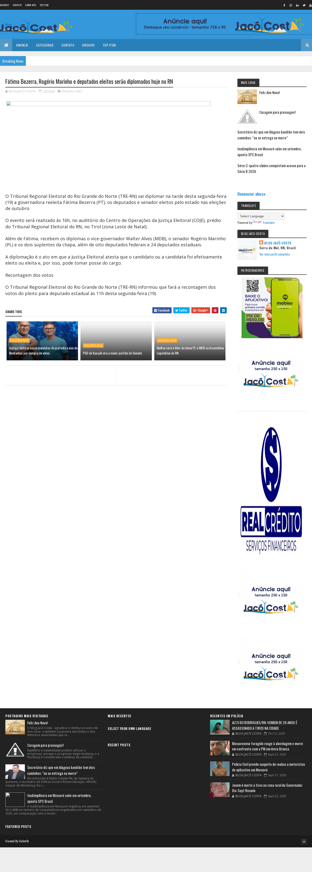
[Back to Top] (304, 841)
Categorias (45, 45)
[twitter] (304, 5)
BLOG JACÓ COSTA (277, 242)
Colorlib (24, 841)
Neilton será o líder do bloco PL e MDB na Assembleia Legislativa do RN (190, 350)
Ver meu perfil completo (274, 254)
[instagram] (290, 5)
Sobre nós (30, 5)
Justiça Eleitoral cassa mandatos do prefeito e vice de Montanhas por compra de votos (43, 350)
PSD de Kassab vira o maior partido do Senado (112, 352)
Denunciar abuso (251, 194)
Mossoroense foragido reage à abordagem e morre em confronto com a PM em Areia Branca (267, 746)
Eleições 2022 (72, 91)
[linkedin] (297, 5)
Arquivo (88, 45)
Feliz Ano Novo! (269, 92)
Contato (17, 5)
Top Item (44, 5)
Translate (268, 222)
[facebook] (284, 5)
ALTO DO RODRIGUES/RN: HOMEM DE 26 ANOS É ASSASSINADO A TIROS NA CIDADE (264, 725)
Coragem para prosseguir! (277, 112)
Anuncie (4, 5)
